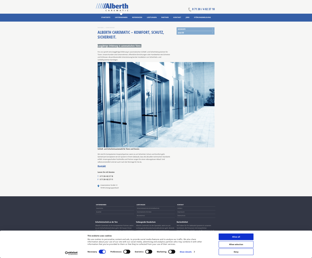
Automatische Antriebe (144, 212)
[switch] (126, 252)
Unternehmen (121, 17)
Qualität (181, 33)
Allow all (236, 237)
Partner (165, 17)
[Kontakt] (201, 10)
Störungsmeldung (202, 17)
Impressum (181, 212)
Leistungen (152, 17)
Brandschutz (141, 215)
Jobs (187, 17)
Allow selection (236, 244)
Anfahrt (179, 208)
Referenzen (137, 17)
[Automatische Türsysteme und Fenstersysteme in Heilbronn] (112, 11)
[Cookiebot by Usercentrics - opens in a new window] (71, 253)
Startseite (105, 17)
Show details (186, 252)
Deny (236, 252)
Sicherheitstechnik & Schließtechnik (148, 208)
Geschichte (181, 29)
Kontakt (177, 17)
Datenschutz (181, 215)
